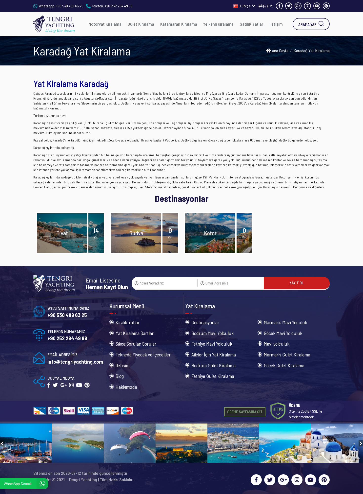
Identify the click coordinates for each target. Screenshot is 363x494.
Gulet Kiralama (141, 24)
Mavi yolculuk (276, 344)
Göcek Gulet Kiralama (284, 365)
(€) (265, 5)
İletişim (276, 24)
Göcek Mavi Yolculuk (283, 333)
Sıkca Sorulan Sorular (136, 344)
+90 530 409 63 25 (69, 5)
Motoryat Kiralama (104, 24)
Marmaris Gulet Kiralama (287, 354)
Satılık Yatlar (251, 24)
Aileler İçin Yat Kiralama (213, 354)
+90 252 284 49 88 (119, 5)
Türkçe (245, 5)
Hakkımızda (126, 387)
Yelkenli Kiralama (218, 24)
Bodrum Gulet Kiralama (213, 365)
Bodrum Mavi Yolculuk (212, 333)
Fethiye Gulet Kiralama (212, 376)
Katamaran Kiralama (178, 24)
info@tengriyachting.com (75, 361)
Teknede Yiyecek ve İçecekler (143, 354)
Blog (120, 376)
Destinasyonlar (205, 322)
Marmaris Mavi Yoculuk (285, 322)
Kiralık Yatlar (128, 322)
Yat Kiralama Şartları (135, 333)
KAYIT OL (296, 282)
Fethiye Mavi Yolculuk (211, 344)
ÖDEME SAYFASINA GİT (244, 411)
